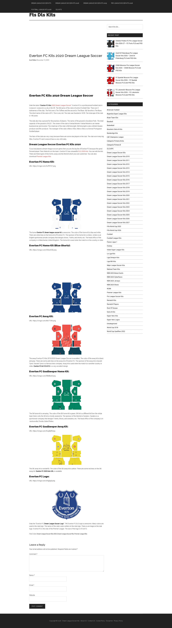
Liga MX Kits (111, 261)
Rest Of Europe (112, 308)
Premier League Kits (44, 156)
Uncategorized (112, 324)
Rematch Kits (111, 300)
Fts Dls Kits (42, 15)
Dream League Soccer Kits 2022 (118, 203)
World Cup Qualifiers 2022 (116, 331)
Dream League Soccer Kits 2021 (118, 199)
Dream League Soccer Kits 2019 (118, 191)
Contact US (91, 621)
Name (32, 575)
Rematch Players (113, 304)
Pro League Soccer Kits (115, 296)
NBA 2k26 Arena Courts (115, 273)
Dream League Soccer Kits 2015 (118, 176)
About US (84, 621)
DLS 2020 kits (83, 151)
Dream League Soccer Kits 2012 (118, 164)
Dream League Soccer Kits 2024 (118, 211)
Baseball (110, 121)
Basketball (110, 125)
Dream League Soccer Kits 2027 (118, 223)
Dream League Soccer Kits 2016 (118, 180)
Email (31, 585)
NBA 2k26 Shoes (113, 285)
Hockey (109, 246)
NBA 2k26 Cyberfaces (114, 277)
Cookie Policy (100, 621)
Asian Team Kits (112, 118)
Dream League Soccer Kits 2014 (118, 172)
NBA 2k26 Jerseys (113, 281)
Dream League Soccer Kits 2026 (118, 219)
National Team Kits (113, 269)
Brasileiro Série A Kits (114, 129)
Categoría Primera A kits (115, 141)
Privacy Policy (118, 621)
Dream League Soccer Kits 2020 (47, 534)
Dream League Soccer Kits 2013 (118, 168)
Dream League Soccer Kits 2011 (118, 160)
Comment (33, 554)
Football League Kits (114, 238)
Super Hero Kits (112, 316)
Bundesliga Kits (112, 133)
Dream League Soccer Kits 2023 (118, 207)
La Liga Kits (111, 254)
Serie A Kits (111, 312)
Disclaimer (109, 621)
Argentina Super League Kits (117, 114)
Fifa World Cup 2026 (114, 230)
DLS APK (110, 149)
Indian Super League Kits (115, 250)
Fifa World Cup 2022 (114, 226)
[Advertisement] (66, 39)
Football (110, 234)
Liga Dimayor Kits (113, 257)
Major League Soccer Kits (116, 265)
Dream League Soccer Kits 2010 (118, 156)
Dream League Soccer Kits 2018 (118, 188)
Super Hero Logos (113, 320)
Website (32, 595)
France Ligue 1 (112, 242)
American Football (113, 110)
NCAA (109, 289)
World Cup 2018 (112, 327)
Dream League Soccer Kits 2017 (118, 184)
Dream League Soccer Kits (65, 534)
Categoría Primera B (114, 145)
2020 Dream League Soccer (61, 105)
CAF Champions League (115, 137)
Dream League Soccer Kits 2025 (118, 215)
